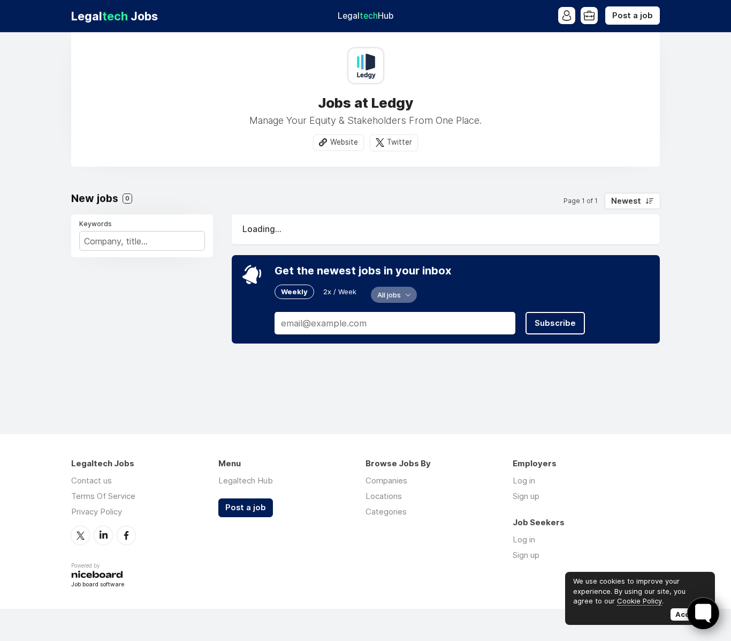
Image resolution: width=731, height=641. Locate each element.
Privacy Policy (96, 511)
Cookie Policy (639, 601)
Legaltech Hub (245, 480)
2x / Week (339, 291)
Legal (365, 16)
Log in (524, 480)
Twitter (399, 142)
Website (344, 142)
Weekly (294, 291)
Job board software (97, 585)
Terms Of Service (103, 496)
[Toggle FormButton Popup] (703, 613)
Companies (386, 480)
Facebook (126, 535)
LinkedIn (103, 535)
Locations (384, 496)
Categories (386, 511)
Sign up (526, 496)
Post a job (632, 15)
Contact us (91, 480)
